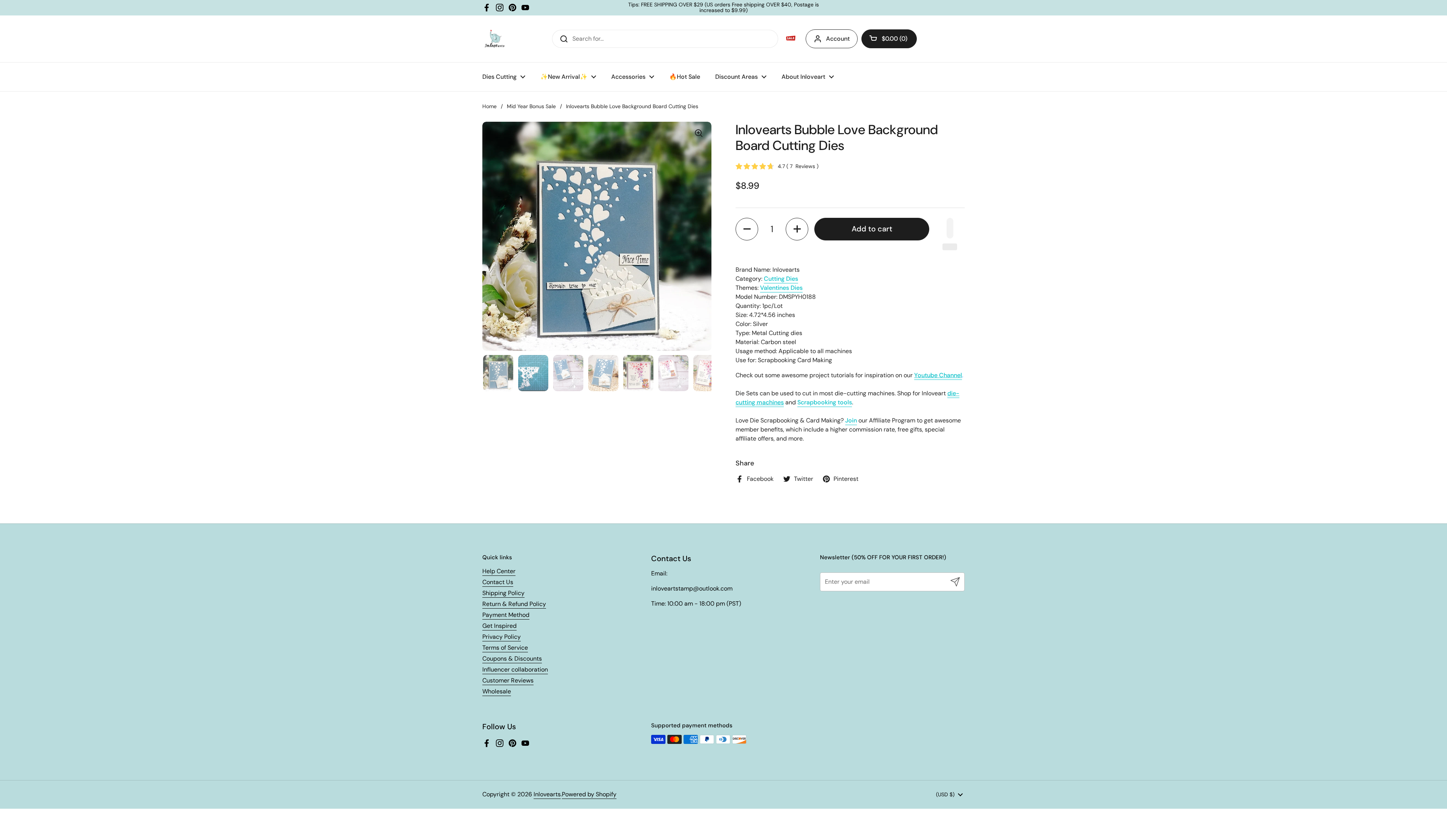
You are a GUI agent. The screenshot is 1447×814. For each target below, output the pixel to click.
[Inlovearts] (494, 39)
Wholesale (496, 691)
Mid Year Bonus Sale (531, 106)
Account (838, 39)
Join (851, 420)
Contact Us (497, 582)
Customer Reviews (508, 680)
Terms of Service (505, 648)
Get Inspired (499, 626)
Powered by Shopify (589, 794)
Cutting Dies (781, 279)
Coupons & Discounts (512, 659)
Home (489, 106)
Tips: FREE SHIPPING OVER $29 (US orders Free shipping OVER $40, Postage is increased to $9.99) (723, 8)
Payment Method (505, 615)
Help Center (498, 571)
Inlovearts (547, 794)
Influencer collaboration (515, 669)
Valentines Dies (781, 288)
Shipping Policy (503, 593)
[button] (889, 38)
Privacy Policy (501, 637)
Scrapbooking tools (824, 402)
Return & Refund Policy (514, 604)
